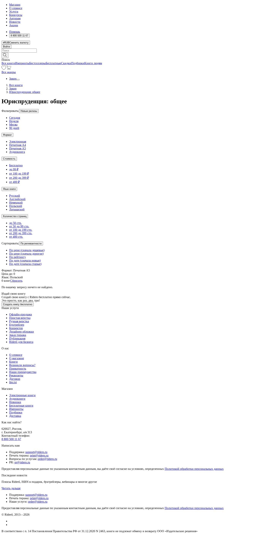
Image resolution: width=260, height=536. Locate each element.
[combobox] (130, 51)
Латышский (17, 209)
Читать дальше (11, 488)
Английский (17, 199)
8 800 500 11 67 (11, 439)
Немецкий (16, 202)
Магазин (14, 4)
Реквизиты (16, 375)
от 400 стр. (16, 236)
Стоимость (9, 158)
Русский (14, 195)
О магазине (16, 358)
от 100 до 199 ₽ (19, 173)
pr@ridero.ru (22, 462)
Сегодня (14, 117)
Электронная (17, 141)
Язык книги (9, 189)
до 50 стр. (15, 223)
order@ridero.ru (47, 459)
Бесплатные (53, 63)
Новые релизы (29, 111)
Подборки (77, 63)
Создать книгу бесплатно (17, 304)
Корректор (16, 328)
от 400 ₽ (14, 182)
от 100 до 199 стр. (20, 229)
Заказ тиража (17, 335)
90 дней (14, 128)
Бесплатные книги (21, 405)
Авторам (15, 18)
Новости (14, 21)
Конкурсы (15, 15)
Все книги (8, 63)
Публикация (17, 338)
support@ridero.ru (36, 452)
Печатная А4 (17, 145)
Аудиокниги (17, 398)
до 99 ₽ (13, 169)
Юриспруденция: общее (24, 92)
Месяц (13, 124)
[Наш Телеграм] (10, 524)
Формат (7, 134)
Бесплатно (16, 165)
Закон (13, 78)
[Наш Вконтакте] (11, 521)
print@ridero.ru (39, 455)
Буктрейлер (16, 324)
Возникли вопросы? (22, 365)
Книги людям (93, 63)
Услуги (13, 11)
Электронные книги (22, 395)
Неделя (13, 121)
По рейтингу (17, 257)
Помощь (14, 31)
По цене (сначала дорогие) (26, 253)
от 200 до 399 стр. (20, 233)
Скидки (66, 63)
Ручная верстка (19, 321)
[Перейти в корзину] (8, 68)
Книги (13, 361)
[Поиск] (5, 55)
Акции (13, 25)
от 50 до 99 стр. (19, 226)
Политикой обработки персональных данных (194, 468)
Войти (6, 46)
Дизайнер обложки (21, 331)
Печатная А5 (17, 148)
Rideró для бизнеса (21, 341)
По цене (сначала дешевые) (27, 250)
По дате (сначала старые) (25, 264)
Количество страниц (14, 216)
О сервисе (15, 8)
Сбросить (16, 280)
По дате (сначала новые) (25, 260)
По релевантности (31, 243)
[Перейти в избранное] (4, 68)
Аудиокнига (17, 151)
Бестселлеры (37, 63)
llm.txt (13, 382)
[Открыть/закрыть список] (18, 79)
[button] (130, 55)
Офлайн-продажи (20, 314)
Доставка (15, 415)
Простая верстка (19, 317)
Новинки (15, 402)
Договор (14, 378)
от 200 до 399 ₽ (19, 177)
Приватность (17, 368)
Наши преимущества (22, 372)
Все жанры (9, 72)
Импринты (22, 63)
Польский (15, 206)
